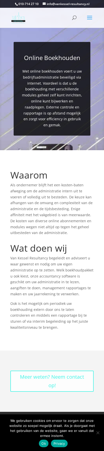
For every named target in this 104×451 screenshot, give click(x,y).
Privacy (59, 443)
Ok (43, 443)
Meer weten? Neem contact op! (52, 381)
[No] (97, 432)
